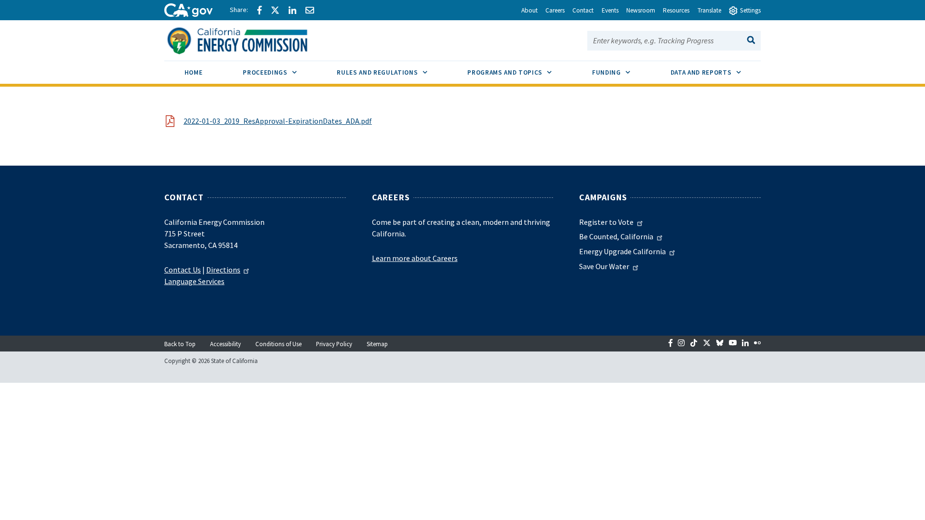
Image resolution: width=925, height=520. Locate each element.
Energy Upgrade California (622, 251)
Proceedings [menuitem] (280, 72)
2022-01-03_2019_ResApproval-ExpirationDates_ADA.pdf (278, 121)
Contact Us (182, 269)
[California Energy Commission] (249, 39)
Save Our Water (604, 266)
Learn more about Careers (415, 258)
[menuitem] (193, 74)
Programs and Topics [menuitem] (519, 72)
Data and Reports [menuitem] (716, 72)
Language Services (194, 281)
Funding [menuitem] (621, 72)
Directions (223, 269)
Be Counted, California (616, 236)
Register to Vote (606, 222)
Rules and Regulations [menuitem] (392, 72)
